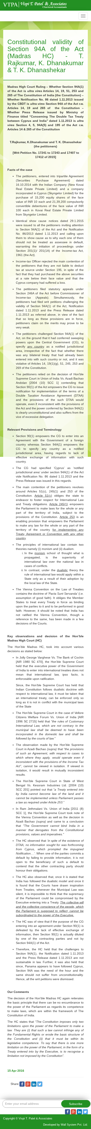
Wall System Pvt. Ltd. (74, 1124)
